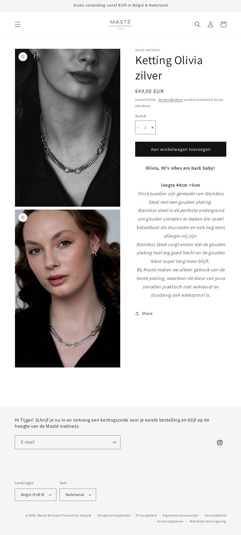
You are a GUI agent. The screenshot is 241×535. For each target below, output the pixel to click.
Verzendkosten (170, 99)
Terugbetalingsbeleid (113, 515)
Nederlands (75, 494)
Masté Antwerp (49, 515)
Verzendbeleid (215, 515)
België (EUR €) (33, 494)
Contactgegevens (170, 521)
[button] (17, 24)
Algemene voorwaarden (181, 515)
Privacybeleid (146, 515)
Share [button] (147, 313)
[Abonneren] (113, 442)
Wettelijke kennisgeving (208, 521)
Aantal (140, 115)
